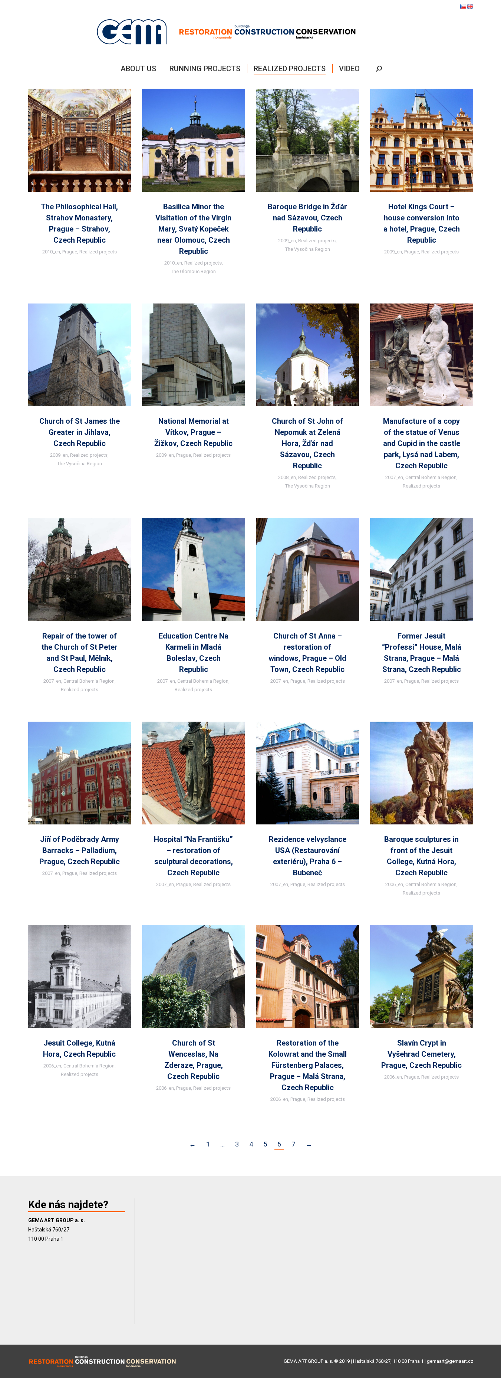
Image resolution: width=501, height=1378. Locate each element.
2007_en (394, 477)
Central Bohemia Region (430, 477)
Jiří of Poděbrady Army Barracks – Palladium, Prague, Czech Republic (79, 850)
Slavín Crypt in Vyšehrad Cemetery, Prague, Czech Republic (421, 1054)
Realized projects (98, 252)
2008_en (287, 477)
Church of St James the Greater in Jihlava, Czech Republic (79, 432)
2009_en (287, 240)
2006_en (394, 884)
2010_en (51, 252)
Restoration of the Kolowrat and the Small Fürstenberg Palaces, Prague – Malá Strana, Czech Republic (307, 1065)
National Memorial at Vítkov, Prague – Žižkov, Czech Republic (193, 432)
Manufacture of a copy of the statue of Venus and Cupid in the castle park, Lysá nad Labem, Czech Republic (421, 443)
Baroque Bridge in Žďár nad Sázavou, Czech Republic (307, 217)
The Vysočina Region (307, 249)
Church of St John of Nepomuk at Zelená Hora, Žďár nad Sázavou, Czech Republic (307, 443)
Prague (69, 252)
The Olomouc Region (193, 271)
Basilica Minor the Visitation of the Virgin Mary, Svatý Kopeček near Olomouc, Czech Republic (193, 229)
